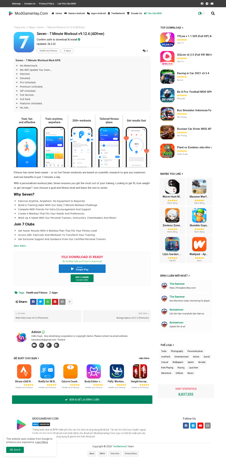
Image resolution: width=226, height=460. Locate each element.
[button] (212, 13)
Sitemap (16, 3)
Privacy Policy (46, 3)
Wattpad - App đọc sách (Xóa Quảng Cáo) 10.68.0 (201, 254)
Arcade (201, 362)
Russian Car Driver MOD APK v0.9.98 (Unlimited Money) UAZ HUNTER (194, 128)
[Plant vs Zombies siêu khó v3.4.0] (167, 151)
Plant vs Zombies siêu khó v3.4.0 (194, 147)
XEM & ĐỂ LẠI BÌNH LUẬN (84, 399)
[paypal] (49, 345)
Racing (181, 367)
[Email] (62, 302)
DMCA (102, 454)
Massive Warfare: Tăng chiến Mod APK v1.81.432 (201, 196)
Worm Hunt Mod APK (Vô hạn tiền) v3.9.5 (174, 196)
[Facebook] (33, 302)
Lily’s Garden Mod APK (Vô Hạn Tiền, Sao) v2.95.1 (174, 254)
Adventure (166, 373)
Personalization (195, 351)
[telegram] (56, 345)
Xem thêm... (20, 245)
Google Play (82, 269)
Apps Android (98, 13)
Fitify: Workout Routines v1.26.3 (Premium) (118, 381)
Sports (191, 362)
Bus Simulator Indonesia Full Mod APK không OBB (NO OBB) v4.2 (194, 110)
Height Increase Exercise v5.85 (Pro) (141, 381)
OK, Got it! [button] (15, 449)
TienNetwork (118, 13)
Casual (164, 362)
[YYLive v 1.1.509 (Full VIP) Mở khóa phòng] (167, 39)
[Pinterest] (55, 302)
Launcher (193, 367)
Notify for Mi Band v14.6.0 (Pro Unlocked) (48, 381)
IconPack (165, 357)
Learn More (41, 442)
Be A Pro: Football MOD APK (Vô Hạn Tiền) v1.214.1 (194, 91)
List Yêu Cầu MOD (67, 3)
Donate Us (30, 3)
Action (196, 357)
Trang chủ (19, 27)
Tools (163, 351)
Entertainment (182, 357)
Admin (36, 332)
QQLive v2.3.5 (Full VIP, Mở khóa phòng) (194, 54)
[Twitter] (40, 302)
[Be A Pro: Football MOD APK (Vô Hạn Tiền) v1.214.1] (167, 95)
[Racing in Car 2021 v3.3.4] (167, 77)
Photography (177, 351)
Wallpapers (178, 362)
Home (58, 13)
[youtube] (34, 345)
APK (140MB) (82, 277)
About (92, 454)
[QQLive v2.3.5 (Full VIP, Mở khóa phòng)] (167, 58)
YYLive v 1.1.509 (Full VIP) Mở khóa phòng (194, 36)
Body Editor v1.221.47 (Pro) (95, 381)
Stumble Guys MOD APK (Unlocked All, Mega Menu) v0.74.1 (201, 225)
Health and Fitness (49, 51)
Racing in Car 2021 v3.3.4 (193, 73)
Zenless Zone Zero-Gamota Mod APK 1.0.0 (174, 225)
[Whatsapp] (48, 302)
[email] (41, 345)
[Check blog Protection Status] (41, 426)
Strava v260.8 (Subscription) (25, 381)
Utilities (179, 373)
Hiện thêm (144, 358)
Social (207, 357)
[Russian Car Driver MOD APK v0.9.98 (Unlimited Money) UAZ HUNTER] (167, 132)
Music (191, 373)
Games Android (76, 13)
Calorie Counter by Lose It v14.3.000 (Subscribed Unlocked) (71, 381)
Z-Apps (31, 27)
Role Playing (167, 367)
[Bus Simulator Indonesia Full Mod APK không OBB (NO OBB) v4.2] (167, 114)
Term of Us (114, 454)
